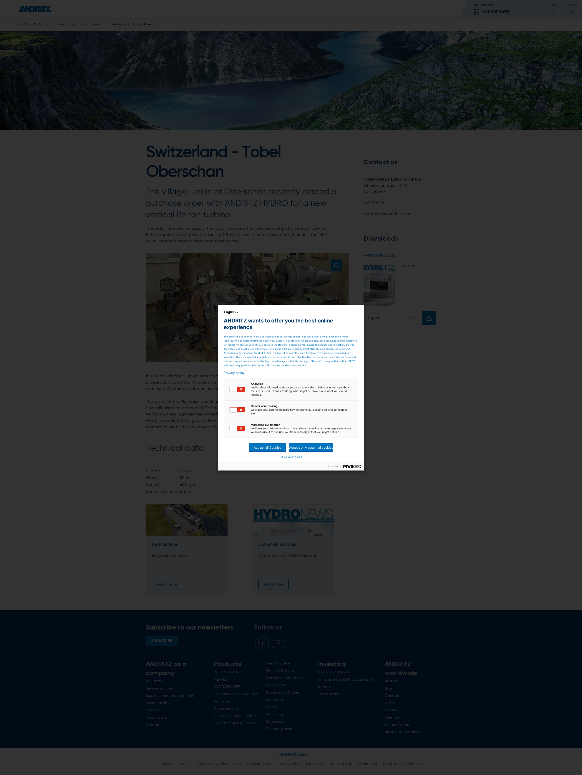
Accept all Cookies (267, 447)
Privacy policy (234, 373)
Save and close (291, 457)
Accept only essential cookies (311, 447)
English (230, 312)
